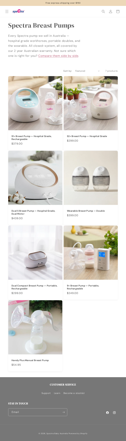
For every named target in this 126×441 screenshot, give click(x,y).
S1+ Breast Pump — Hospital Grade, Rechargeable (31, 138)
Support (46, 393)
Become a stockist (73, 393)
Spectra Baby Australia (57, 433)
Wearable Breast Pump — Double (86, 210)
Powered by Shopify (78, 433)
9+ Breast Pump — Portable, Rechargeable (83, 287)
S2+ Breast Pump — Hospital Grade (87, 136)
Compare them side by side (58, 56)
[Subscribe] (63, 412)
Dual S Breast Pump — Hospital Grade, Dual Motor (33, 212)
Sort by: (67, 70)
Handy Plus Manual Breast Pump (30, 360)
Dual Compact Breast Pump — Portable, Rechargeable (34, 287)
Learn (57, 393)
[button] (6, 11)
